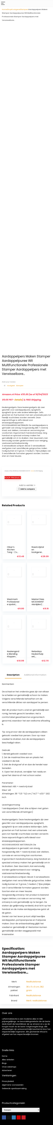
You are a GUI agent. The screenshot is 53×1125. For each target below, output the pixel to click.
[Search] (49, 3)
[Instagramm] (14, 1117)
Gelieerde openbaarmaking (14, 1088)
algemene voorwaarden (13, 1085)
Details (18, 399)
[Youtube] (19, 1117)
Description (13, 674)
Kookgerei (15, 9)
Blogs (4, 1063)
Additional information (35, 674)
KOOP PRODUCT (13, 477)
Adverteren (7, 1070)
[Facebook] (4, 1117)
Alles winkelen (8, 1059)
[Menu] (3, 3)
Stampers (24, 9)
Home (4, 9)
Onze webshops (9, 1067)
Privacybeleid (8, 1081)
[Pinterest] (23, 1117)
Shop (9, 9)
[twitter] (9, 1117)
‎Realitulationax (33, 981)
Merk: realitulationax (36, 1000)
